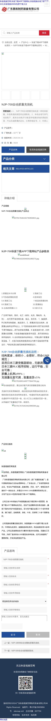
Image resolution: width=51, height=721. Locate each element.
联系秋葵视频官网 (38, 150)
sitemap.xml (19, 711)
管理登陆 (16, 715)
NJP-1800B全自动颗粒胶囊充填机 (25, 643)
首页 (16, 42)
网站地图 (3, 720)
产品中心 (25, 42)
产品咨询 (13, 150)
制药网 (33, 715)
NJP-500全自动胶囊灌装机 (22, 651)
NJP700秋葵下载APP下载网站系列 (27, 45)
